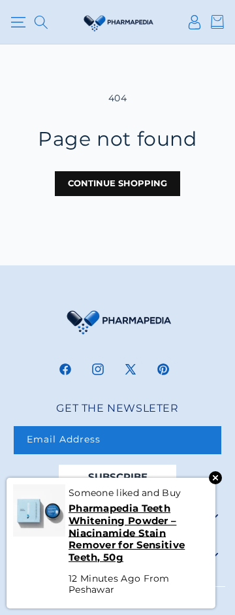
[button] (18, 22)
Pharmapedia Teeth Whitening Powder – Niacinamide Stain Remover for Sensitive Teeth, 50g (127, 533)
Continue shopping (117, 183)
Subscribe (118, 477)
